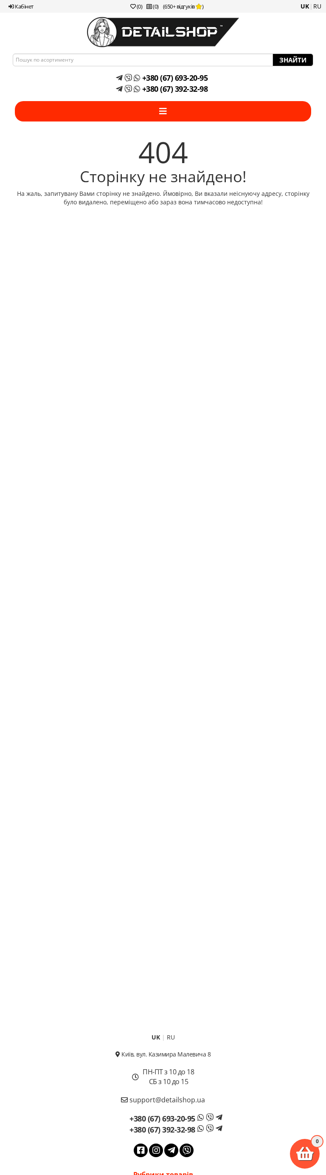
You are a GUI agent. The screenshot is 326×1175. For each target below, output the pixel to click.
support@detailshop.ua (166, 1099)
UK (305, 6)
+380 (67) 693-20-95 (174, 78)
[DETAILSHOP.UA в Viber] (187, 1150)
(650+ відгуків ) (183, 6)
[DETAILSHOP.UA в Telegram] (171, 1150)
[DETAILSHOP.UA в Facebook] (141, 1150)
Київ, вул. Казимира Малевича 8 (165, 1054)
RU (317, 6)
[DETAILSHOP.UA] (163, 32)
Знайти (292, 60)
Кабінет (24, 6)
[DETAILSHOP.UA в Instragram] (156, 1150)
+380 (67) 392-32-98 (174, 89)
